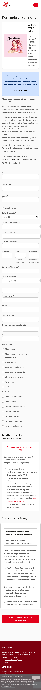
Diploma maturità (12, 411)
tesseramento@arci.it (14, 657)
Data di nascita (8, 213)
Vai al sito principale (9, 674)
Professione (7, 344)
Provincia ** (34, 251)
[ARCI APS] (7, 5)
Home (4, 12)
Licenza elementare (13, 396)
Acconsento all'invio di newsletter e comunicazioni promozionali (22, 603)
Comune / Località (10, 267)
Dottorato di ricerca (13, 426)
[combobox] (21, 226)
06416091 (8, 662)
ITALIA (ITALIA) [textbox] (9, 280)
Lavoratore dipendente (15, 372)
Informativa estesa (6, 686)
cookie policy (19, 671)
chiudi (35, 677)
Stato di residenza (9, 276)
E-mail (5, 286)
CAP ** (18, 251)
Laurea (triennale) (12, 416)
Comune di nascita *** (12, 223)
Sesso (4, 196)
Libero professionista (14, 377)
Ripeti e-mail (7, 296)
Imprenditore (10, 362)
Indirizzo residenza (10, 242)
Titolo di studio (8, 392)
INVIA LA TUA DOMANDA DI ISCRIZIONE (20, 619)
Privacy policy (7, 671)
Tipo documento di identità (14, 325)
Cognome (6, 184)
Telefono (6, 305)
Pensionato (10, 382)
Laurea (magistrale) (13, 421)
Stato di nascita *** (10, 232)
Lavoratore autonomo (14, 367)
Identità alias (10, 208)
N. (3, 335)
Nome (4, 173)
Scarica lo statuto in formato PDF (21, 448)
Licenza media (11, 401)
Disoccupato (10, 349)
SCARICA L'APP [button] (20, 90)
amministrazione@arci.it (13, 660)
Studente (9, 387)
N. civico (5, 251)
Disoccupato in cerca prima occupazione (17, 355)
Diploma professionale (15, 406)
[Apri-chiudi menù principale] (35, 5)
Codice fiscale (8, 315)
